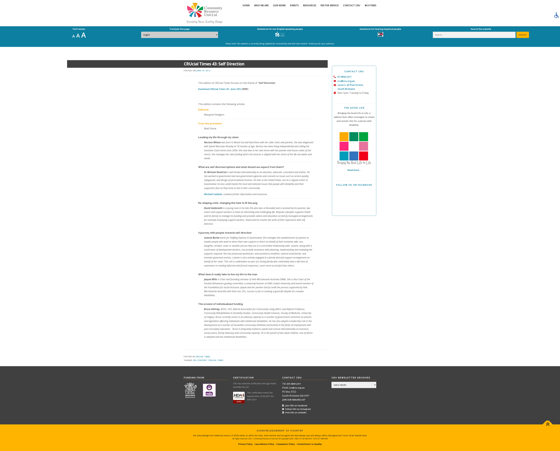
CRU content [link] (200, 360)
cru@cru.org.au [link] (346, 81)
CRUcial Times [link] (202, 356)
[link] (556, 15)
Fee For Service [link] (330, 5)
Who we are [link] (261, 5)
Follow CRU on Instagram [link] (298, 409)
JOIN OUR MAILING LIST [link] (294, 399)
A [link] (73, 36)
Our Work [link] (279, 5)
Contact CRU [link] (351, 5)
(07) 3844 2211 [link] (294, 383)
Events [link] (294, 5)
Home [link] (246, 5)
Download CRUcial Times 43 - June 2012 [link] (220, 89)
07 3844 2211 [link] (344, 76)
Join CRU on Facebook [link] (296, 405)
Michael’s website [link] (213, 194)
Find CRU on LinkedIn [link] (296, 412)
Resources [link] (309, 5)
